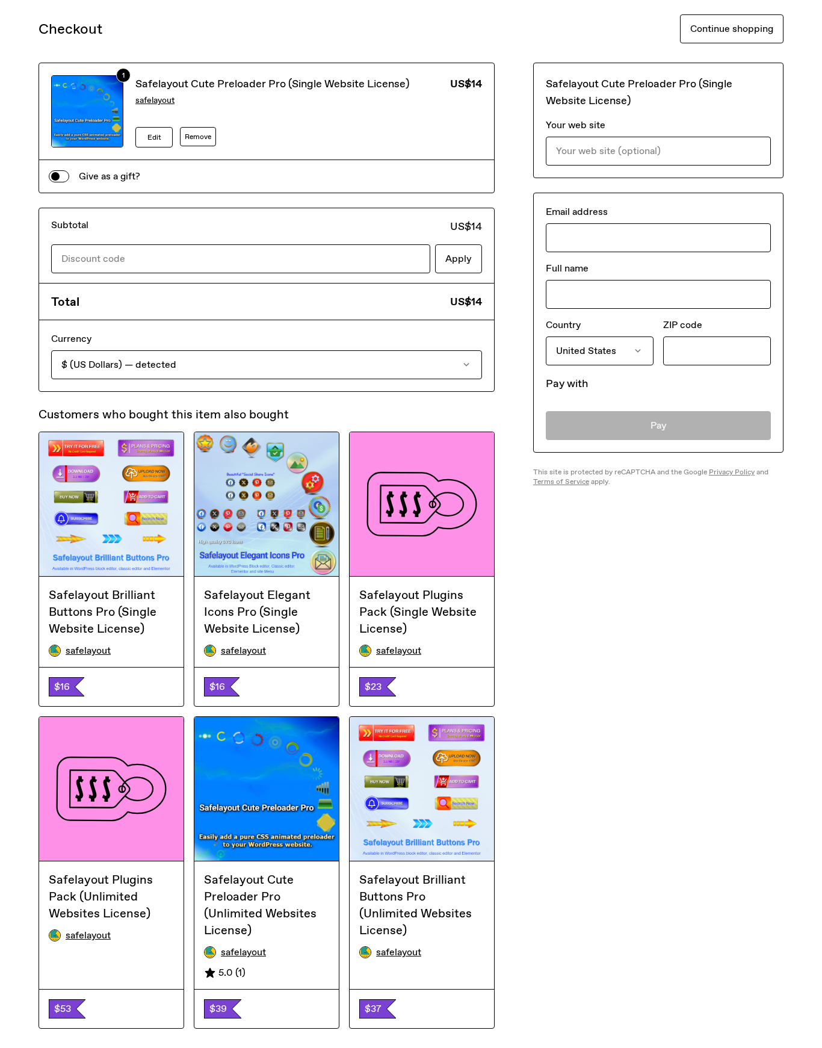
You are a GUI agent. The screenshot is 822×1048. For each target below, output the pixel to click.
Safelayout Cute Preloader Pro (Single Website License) (272, 83)
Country (563, 324)
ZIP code (682, 324)
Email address (577, 211)
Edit (154, 137)
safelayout (155, 100)
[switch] (59, 176)
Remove (198, 136)
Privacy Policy (732, 472)
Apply (458, 258)
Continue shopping (731, 28)
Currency (71, 338)
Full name (567, 268)
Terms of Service (561, 481)
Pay (658, 425)
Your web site (575, 125)
